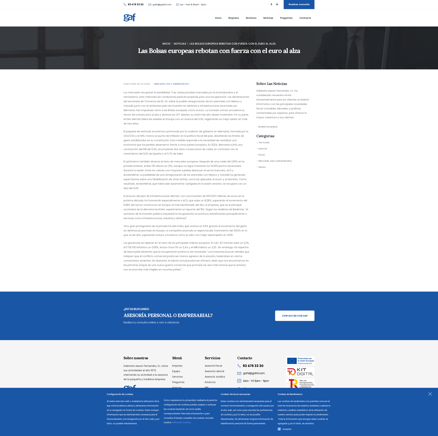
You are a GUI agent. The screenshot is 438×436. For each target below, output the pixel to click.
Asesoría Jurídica (215, 376)
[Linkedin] (277, 4)
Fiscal (262, 154)
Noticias (268, 18)
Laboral (263, 148)
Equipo (176, 371)
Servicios (251, 18)
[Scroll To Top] (432, 432)
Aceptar (287, 428)
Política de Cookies (181, 422)
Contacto (305, 18)
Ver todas (264, 142)
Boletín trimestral (268, 126)
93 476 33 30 (253, 366)
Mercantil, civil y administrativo (171, 84)
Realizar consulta (299, 4)
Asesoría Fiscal (213, 365)
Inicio (218, 18)
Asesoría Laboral (214, 371)
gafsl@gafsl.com (162, 4)
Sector (262, 167)
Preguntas (286, 18)
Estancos (210, 382)
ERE (207, 387)
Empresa (233, 18)
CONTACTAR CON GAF (295, 315)
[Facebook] (271, 4)
